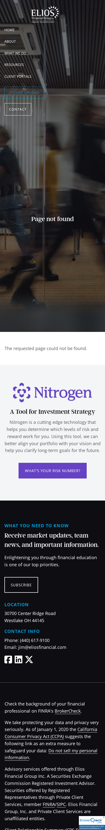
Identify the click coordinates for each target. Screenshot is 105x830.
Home (9, 29)
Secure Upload (24, 92)
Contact (18, 109)
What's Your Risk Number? (52, 470)
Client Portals (18, 76)
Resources (14, 64)
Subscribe (21, 584)
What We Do (15, 53)
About (10, 41)
